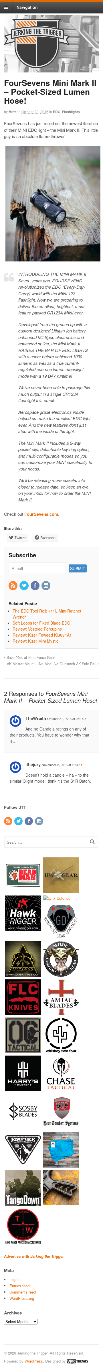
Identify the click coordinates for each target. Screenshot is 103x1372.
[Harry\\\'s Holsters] (23, 1088)
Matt (12, 111)
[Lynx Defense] (56, 898)
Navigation (27, 7)
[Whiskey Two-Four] (61, 1050)
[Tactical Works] (23, 1241)
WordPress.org (21, 1298)
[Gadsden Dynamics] (61, 936)
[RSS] (13, 585)
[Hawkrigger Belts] (23, 928)
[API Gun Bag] (61, 1165)
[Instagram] (46, 585)
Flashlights (71, 111)
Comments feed (22, 1292)
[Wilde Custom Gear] (61, 974)
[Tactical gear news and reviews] (37, 65)
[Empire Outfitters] (23, 1165)
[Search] (92, 841)
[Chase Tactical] (61, 1088)
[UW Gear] (61, 890)
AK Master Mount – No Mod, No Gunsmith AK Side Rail (52, 663)
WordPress (34, 1361)
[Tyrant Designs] (61, 1203)
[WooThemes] (77, 1361)
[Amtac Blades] (61, 1012)
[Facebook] (35, 585)
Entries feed (19, 1285)
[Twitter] (24, 585)
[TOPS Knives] (23, 974)
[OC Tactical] (23, 1050)
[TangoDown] (23, 1203)
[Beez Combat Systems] (61, 1126)
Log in (14, 1279)
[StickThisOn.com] (23, 890)
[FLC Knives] (23, 1012)
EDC (56, 111)
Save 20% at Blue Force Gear (30, 657)
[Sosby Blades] (23, 1126)
